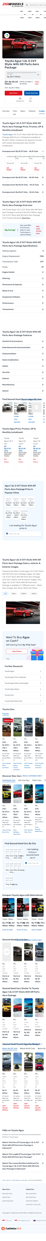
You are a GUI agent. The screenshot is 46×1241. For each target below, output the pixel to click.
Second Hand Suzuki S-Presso (37, 1019)
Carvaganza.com (24, 1220)
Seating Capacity (9, 251)
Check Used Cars (32, 93)
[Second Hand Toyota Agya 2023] (7, 407)
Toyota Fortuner (37, 739)
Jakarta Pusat (7, 854)
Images (42, 111)
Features (32, 111)
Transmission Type (10, 262)
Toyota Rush (4, 739)
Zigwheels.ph (41, 1220)
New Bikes (38, 14)
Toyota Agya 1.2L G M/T (22, 441)
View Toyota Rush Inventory (6, 765)
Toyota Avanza (26, 739)
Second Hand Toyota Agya (4, 964)
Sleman (7, 867)
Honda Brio (4, 806)
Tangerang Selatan (15, 854)
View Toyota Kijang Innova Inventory (17, 766)
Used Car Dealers (32, 1201)
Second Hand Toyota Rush (26, 964)
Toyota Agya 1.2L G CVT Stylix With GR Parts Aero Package (21, 73)
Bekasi (15, 867)
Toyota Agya (7, 134)
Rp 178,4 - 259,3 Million (16, 514)
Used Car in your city (33, 1204)
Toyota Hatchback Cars (13, 701)
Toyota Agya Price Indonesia (15, 677)
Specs (22, 111)
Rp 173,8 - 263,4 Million (9, 514)
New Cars (22, 14)
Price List (15, 112)
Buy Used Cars (31, 1193)
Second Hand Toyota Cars (31, 940)
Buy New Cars (7, 1193)
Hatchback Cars (35, 776)
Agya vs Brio (36, 930)
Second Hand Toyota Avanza (37, 964)
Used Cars (29, 14)
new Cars (8, 1180)
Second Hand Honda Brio (4, 1019)
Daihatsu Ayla (15, 806)
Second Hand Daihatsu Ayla (15, 1019)
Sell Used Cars (31, 1197)
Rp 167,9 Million (8, 502)
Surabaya (11, 853)
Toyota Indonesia (16, 1180)
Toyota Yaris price (28, 831)
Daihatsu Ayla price (16, 833)
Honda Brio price (6, 831)
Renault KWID (37, 806)
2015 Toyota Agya (26, 1074)
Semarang (11, 881)
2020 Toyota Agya (4, 1074)
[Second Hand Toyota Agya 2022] (22, 407)
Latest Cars (6, 1197)
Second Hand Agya (34, 400)
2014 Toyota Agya (15, 1074)
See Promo (8, 169)
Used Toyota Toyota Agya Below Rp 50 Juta (25, 1044)
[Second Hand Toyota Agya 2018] (36, 407)
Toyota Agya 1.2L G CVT (37, 441)
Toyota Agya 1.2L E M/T (8, 441)
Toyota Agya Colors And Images (16, 683)
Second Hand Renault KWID (26, 1019)
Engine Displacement (11, 256)
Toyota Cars (9, 695)
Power (5, 267)
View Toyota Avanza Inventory (28, 765)
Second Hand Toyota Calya (15, 964)
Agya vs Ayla (22, 930)
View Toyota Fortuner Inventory (39, 765)
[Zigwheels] (13, 5)
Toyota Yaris (26, 806)
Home (3, 1180)
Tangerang (7, 881)
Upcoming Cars (7, 1201)
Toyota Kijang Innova (15, 739)
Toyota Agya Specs (12, 689)
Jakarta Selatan (11, 868)
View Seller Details (5, 1108)
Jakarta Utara (19, 854)
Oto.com (9, 1220)
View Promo (13, 93)
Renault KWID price (38, 830)
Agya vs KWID (7, 930)
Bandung (19, 867)
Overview (5, 111)
